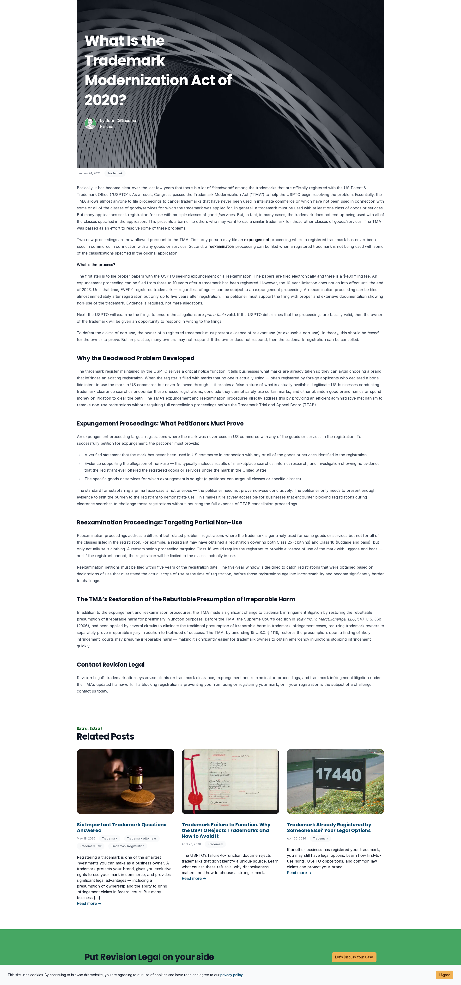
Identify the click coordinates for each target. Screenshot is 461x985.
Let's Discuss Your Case (354, 957)
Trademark (115, 173)
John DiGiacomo (121, 120)
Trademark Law (91, 846)
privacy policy (231, 975)
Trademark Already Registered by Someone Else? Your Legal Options (329, 827)
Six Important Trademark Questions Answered (121, 827)
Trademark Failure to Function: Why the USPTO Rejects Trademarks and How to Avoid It (226, 830)
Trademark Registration (127, 846)
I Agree (444, 975)
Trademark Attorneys (142, 838)
